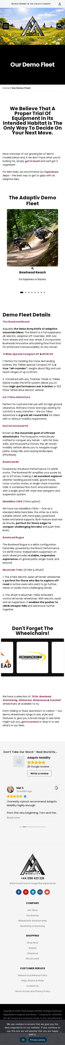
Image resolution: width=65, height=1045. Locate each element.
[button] (21, 292)
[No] (60, 1032)
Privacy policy (37, 1039)
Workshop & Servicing (32, 926)
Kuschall (55, 700)
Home (6, 88)
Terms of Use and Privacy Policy (32, 991)
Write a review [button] (40, 773)
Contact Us (32, 986)
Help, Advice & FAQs (32, 980)
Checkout (32, 953)
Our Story (32, 910)
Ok (23, 1039)
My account (32, 958)
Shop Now (32, 942)
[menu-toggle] (6, 26)
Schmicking (10, 700)
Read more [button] (13, 817)
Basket (32, 948)
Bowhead (45, 696)
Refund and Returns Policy (32, 975)
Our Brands (32, 915)
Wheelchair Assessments (32, 920)
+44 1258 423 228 (32, 878)
